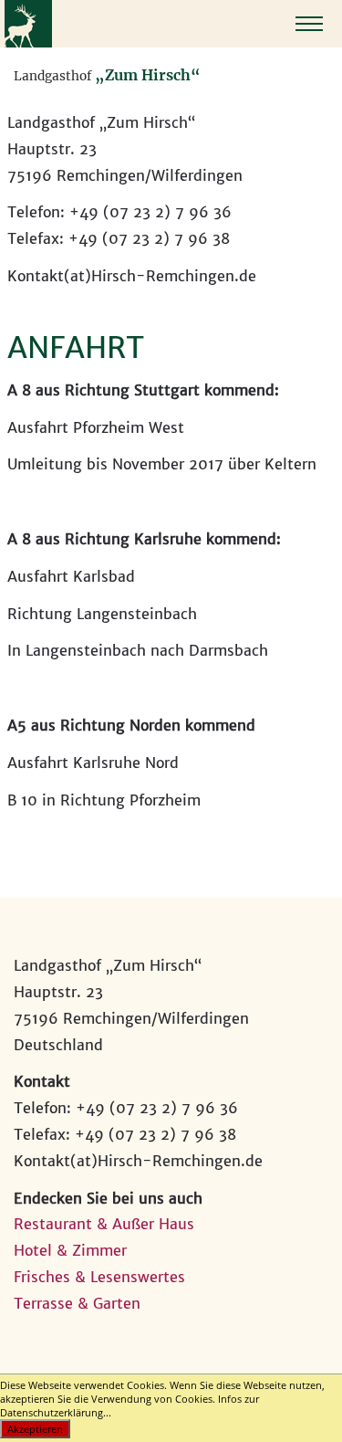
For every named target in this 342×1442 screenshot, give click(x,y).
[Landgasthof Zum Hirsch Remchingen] (28, 42)
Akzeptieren (35, 1429)
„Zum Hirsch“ (148, 75)
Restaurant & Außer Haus (104, 1224)
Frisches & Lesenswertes (99, 1277)
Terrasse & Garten (77, 1303)
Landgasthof (52, 76)
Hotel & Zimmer (70, 1250)
